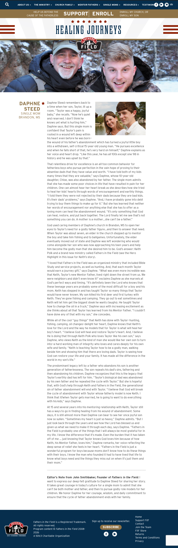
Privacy (139, 541)
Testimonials (150, 4)
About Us (24, 4)
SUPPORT (75, 13)
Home (138, 516)
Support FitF (142, 520)
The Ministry (42, 4)
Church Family (64, 4)
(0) (171, 4)
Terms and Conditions (147, 537)
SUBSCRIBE (111, 527)
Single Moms (111, 4)
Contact (139, 523)
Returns (139, 534)
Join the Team (143, 527)
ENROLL (103, 13)
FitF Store (140, 530)
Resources (130, 4)
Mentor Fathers (88, 4)
